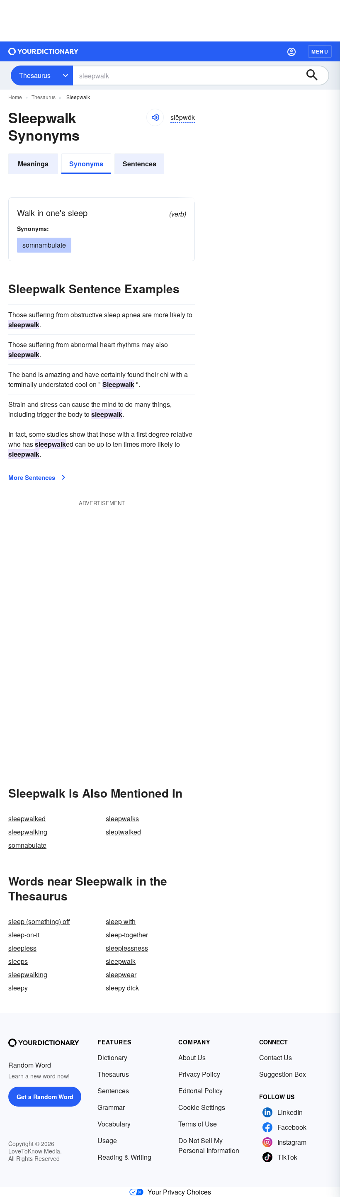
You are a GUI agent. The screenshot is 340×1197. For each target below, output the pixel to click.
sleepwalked (27, 818)
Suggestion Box (282, 1074)
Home (15, 96)
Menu (319, 51)
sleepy (18, 988)
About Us (192, 1057)
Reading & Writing (124, 1157)
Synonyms (86, 163)
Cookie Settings (201, 1107)
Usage (107, 1140)
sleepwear (121, 974)
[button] (291, 51)
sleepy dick (122, 988)
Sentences (139, 163)
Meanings (33, 163)
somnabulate (27, 845)
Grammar (111, 1107)
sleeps (18, 961)
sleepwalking (27, 832)
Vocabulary (114, 1124)
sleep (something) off (39, 921)
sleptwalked (123, 832)
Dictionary (112, 1057)
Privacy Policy (199, 1074)
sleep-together (127, 934)
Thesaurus (35, 75)
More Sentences (31, 477)
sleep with (121, 921)
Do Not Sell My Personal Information (208, 1145)
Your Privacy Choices (179, 1192)
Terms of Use (197, 1124)
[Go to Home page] (43, 51)
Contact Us (275, 1057)
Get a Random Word (45, 1096)
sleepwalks (122, 818)
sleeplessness (127, 948)
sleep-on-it (23, 934)
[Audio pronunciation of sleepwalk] (155, 117)
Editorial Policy (200, 1090)
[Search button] (316, 75)
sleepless (22, 948)
